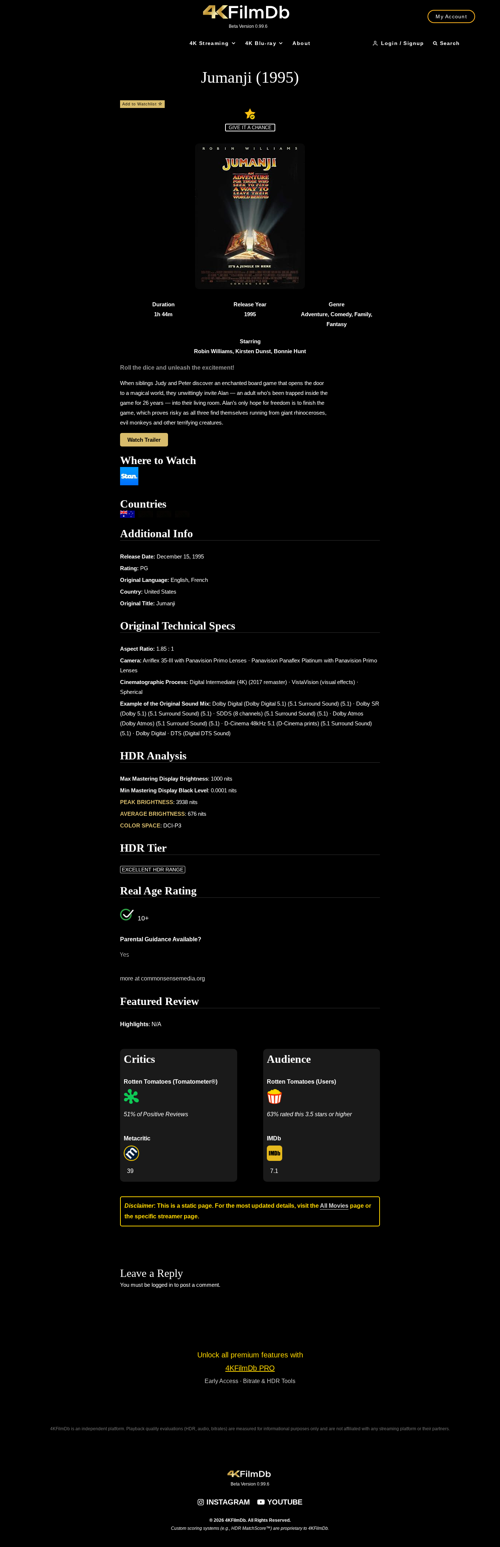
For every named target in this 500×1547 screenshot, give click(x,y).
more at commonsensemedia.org (162, 978)
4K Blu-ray (260, 43)
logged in (162, 1285)
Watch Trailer (144, 440)
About (301, 43)
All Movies (334, 1206)
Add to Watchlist (140, 104)
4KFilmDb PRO (250, 1368)
